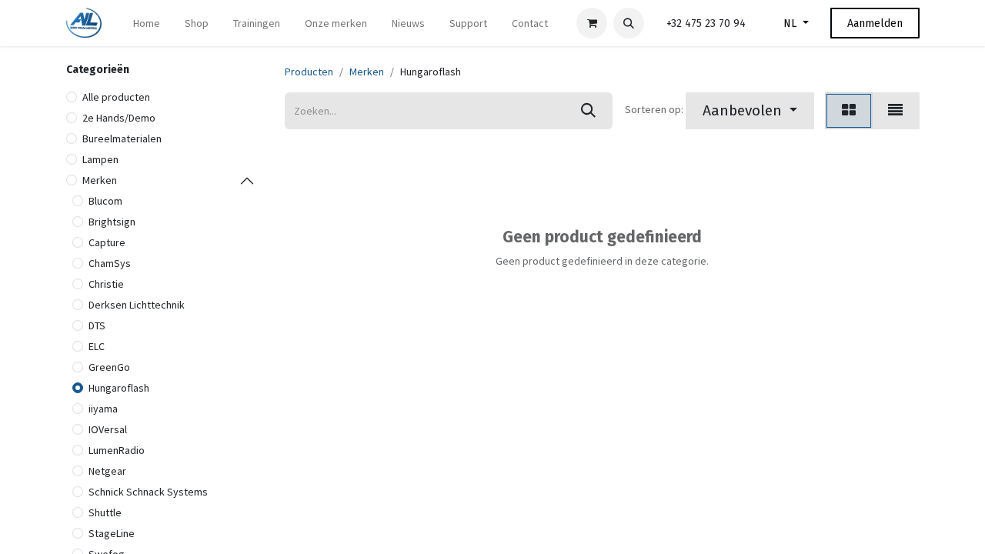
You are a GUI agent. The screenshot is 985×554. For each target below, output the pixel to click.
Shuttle (105, 512)
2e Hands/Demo (118, 118)
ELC (96, 346)
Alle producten (116, 97)
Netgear (107, 471)
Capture (106, 242)
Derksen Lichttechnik (136, 305)
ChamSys (109, 263)
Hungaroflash (118, 388)
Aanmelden (875, 23)
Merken (99, 180)
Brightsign (111, 222)
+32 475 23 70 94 (706, 23)
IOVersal (107, 429)
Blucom (105, 201)
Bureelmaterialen (122, 138)
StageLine (111, 533)
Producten (309, 71)
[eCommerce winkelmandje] (591, 23)
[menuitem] (146, 23)
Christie (106, 284)
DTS (96, 325)
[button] (628, 23)
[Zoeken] (588, 110)
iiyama (103, 409)
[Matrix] (849, 110)
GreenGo (109, 367)
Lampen (100, 159)
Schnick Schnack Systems (148, 492)
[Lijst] (895, 110)
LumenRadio (116, 450)
